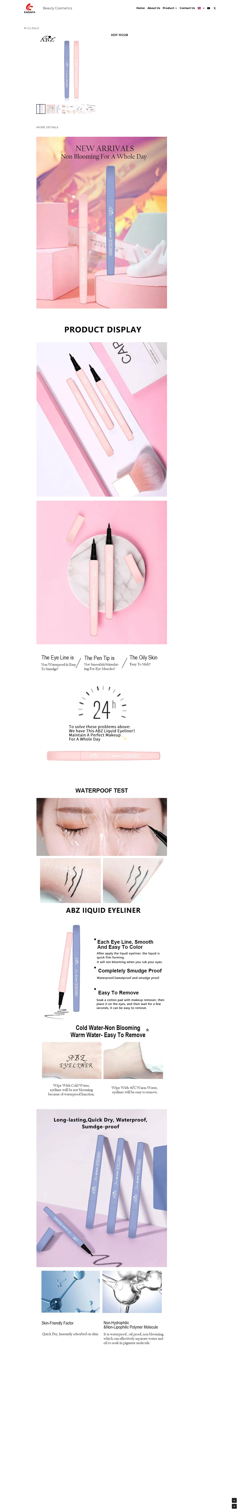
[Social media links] (208, 8)
